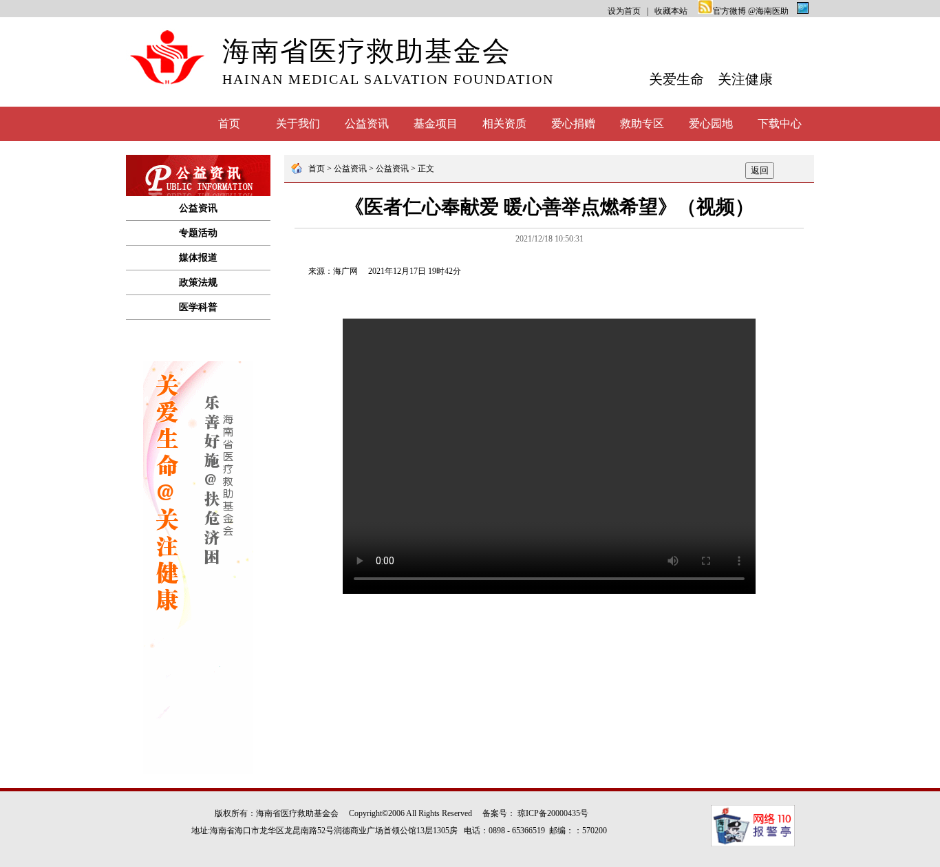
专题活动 (198, 233)
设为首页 (624, 11)
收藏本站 (670, 11)
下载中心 (780, 123)
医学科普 (198, 307)
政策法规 (198, 282)
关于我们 (298, 123)
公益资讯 (367, 123)
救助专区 (642, 123)
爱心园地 (711, 123)
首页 (229, 123)
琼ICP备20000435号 (552, 813)
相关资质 (504, 123)
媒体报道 (198, 258)
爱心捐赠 (573, 123)
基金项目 (436, 123)
